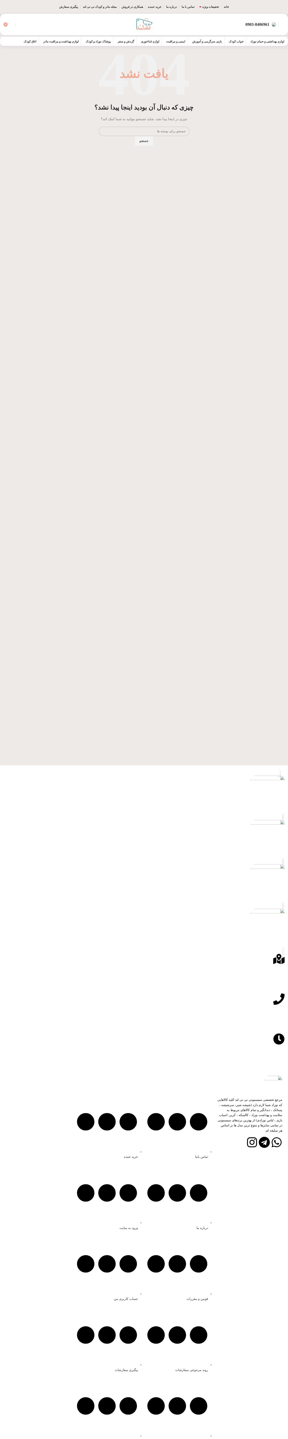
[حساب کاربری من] (283, 24)
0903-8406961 (257, 24)
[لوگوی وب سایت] (144, 24)
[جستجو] (19, 24)
